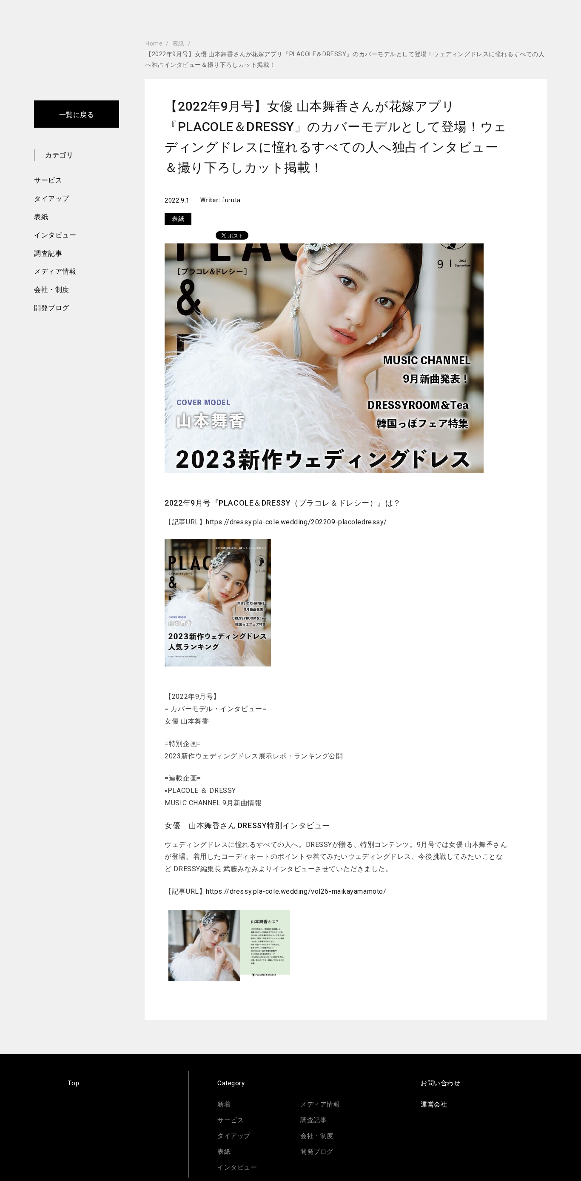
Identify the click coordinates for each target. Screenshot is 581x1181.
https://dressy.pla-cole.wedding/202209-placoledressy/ (296, 522)
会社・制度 (51, 290)
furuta (231, 200)
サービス (48, 180)
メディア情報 (55, 271)
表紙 (41, 217)
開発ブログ (51, 308)
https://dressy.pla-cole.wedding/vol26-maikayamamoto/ (296, 891)
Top (73, 1083)
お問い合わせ (440, 1083)
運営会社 (434, 1104)
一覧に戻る (76, 114)
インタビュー (55, 235)
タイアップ (51, 198)
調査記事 (48, 253)
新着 (224, 1104)
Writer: (211, 200)
